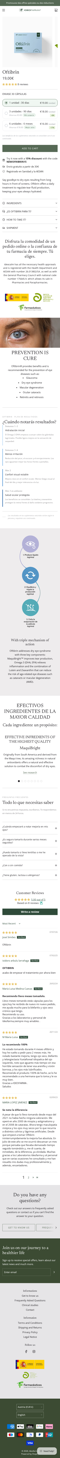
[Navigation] (3, 10)
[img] (9, 932)
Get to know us (18, 1227)
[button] (10, 84)
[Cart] (56, 10)
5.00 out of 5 (38, 899)
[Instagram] (33, 1351)
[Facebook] (26, 1351)
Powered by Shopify (30, 1454)
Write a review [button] (30, 912)
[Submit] (54, 1272)
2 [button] (28, 1177)
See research (30, 772)
